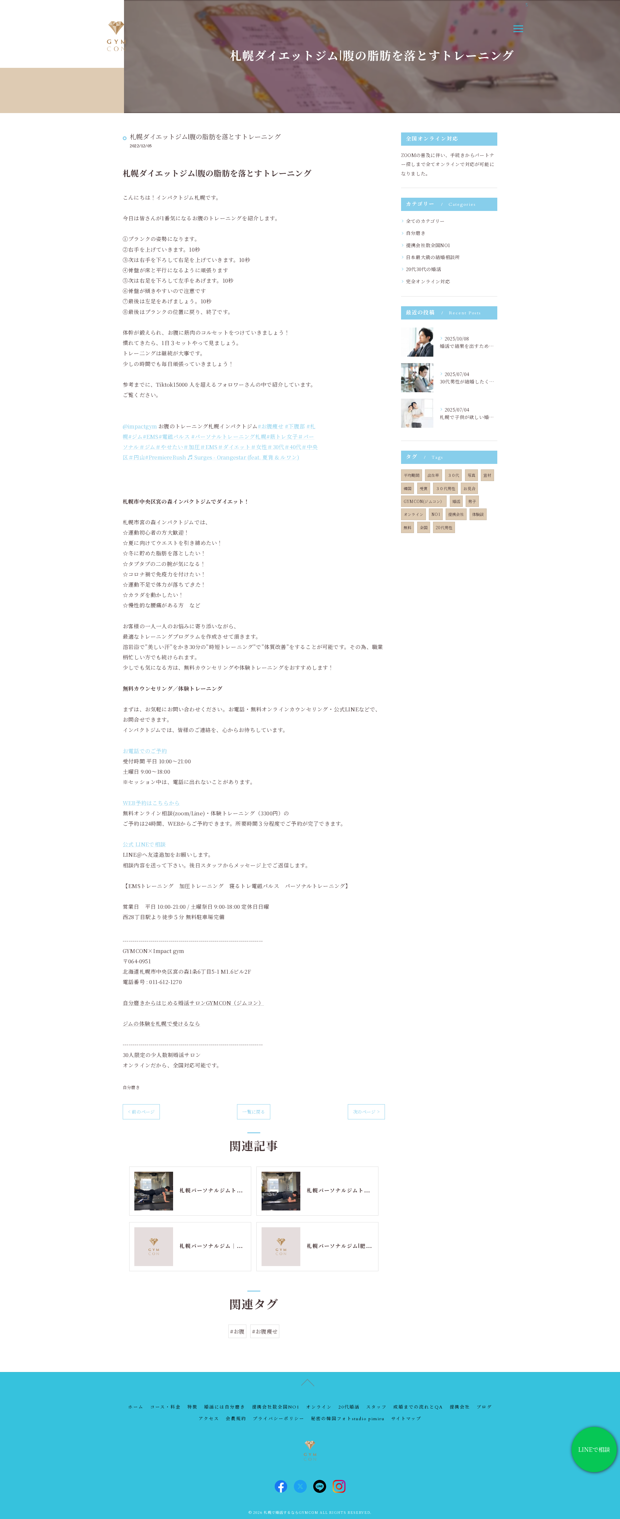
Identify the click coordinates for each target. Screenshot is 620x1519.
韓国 (407, 488)
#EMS (151, 436)
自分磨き (131, 1087)
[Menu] (518, 29)
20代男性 (444, 527)
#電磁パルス (174, 436)
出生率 (433, 475)
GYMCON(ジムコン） (424, 501)
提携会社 (456, 514)
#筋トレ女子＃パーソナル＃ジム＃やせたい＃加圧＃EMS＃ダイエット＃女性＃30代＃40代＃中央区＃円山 (220, 447)
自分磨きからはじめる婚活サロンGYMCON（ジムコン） (193, 1003)
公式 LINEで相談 (144, 844)
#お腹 (237, 1331)
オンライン (413, 514)
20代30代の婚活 (423, 269)
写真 (471, 475)
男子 (472, 501)
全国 (424, 527)
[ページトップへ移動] (307, 1382)
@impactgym (140, 426)
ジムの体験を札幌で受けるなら (161, 1023)
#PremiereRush (165, 457)
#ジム (135, 436)
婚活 (456, 501)
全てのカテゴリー (425, 220)
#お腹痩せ (271, 426)
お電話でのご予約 (145, 751)
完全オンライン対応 (428, 281)
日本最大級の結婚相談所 (433, 257)
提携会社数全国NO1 (428, 245)
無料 (407, 527)
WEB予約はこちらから (151, 803)
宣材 (487, 475)
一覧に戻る (253, 1111)
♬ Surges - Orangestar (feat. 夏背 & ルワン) (244, 457)
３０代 (454, 475)
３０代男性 (445, 488)
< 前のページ (141, 1111)
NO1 (435, 514)
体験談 (478, 514)
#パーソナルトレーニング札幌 (228, 436)
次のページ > (366, 1111)
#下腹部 (295, 426)
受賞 (424, 488)
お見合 (469, 488)
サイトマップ (406, 1419)
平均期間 (411, 475)
